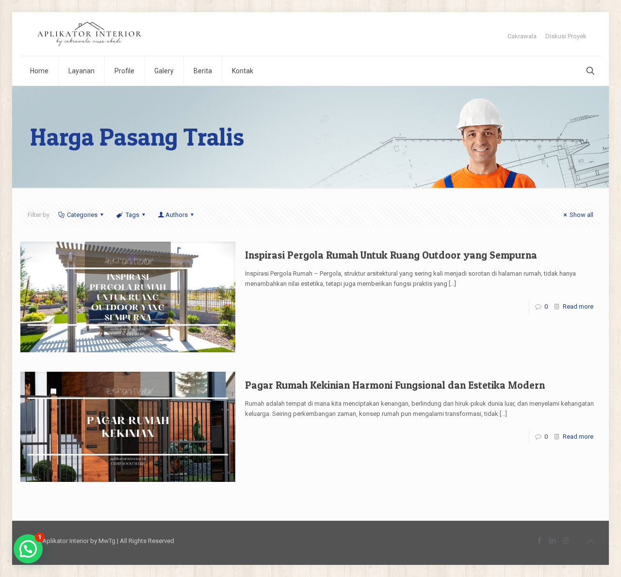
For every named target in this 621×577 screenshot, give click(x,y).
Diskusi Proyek (566, 36)
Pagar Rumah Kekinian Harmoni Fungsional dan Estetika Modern (395, 385)
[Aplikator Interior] (89, 34)
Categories (82, 214)
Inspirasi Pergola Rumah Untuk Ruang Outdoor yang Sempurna (391, 255)
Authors (176, 214)
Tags (132, 214)
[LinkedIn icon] (552, 540)
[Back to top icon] (590, 541)
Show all (581, 214)
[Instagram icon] (565, 540)
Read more (578, 306)
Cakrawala (522, 36)
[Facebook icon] (539, 540)
